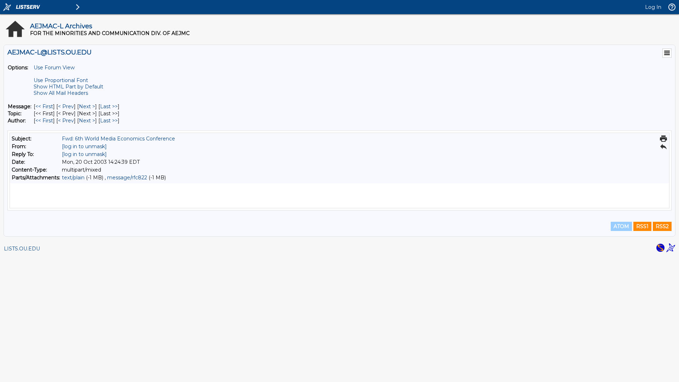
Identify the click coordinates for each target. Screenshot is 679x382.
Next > (87, 106)
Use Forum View (54, 67)
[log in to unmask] (84, 146)
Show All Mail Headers (61, 93)
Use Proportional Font (61, 80)
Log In (653, 7)
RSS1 (642, 226)
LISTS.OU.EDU (22, 248)
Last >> (109, 106)
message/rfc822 (127, 177)
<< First (44, 106)
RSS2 (662, 226)
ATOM (621, 226)
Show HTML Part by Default (68, 86)
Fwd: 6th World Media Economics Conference (118, 138)
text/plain (73, 177)
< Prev (66, 106)
